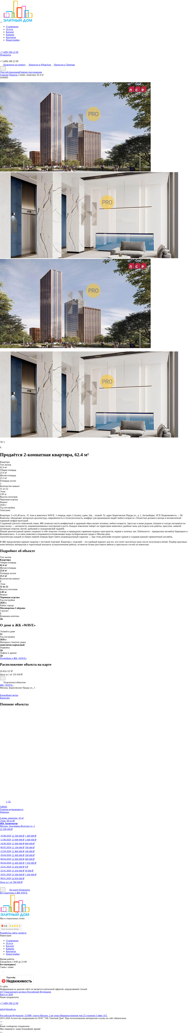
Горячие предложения (31, 72)
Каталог (10, 32)
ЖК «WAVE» (6, 685)
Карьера (10, 34)
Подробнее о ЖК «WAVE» (13, 658)
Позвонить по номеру (14, 64)
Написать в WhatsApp (40, 64)
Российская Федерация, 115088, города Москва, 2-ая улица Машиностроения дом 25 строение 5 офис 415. (53, 1015)
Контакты (11, 37)
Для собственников (10, 72)
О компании (12, 26)
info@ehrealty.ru (8, 1009)
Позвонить (24, 890)
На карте (14, 890)
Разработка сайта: (13, 933)
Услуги (9, 29)
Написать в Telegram (64, 64)
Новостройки (13, 40)
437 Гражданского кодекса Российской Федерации (25, 992)
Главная (4, 75)
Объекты (13, 75)
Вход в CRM (6, 994)
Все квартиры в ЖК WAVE (13, 893)
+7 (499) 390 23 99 (9, 1003)
